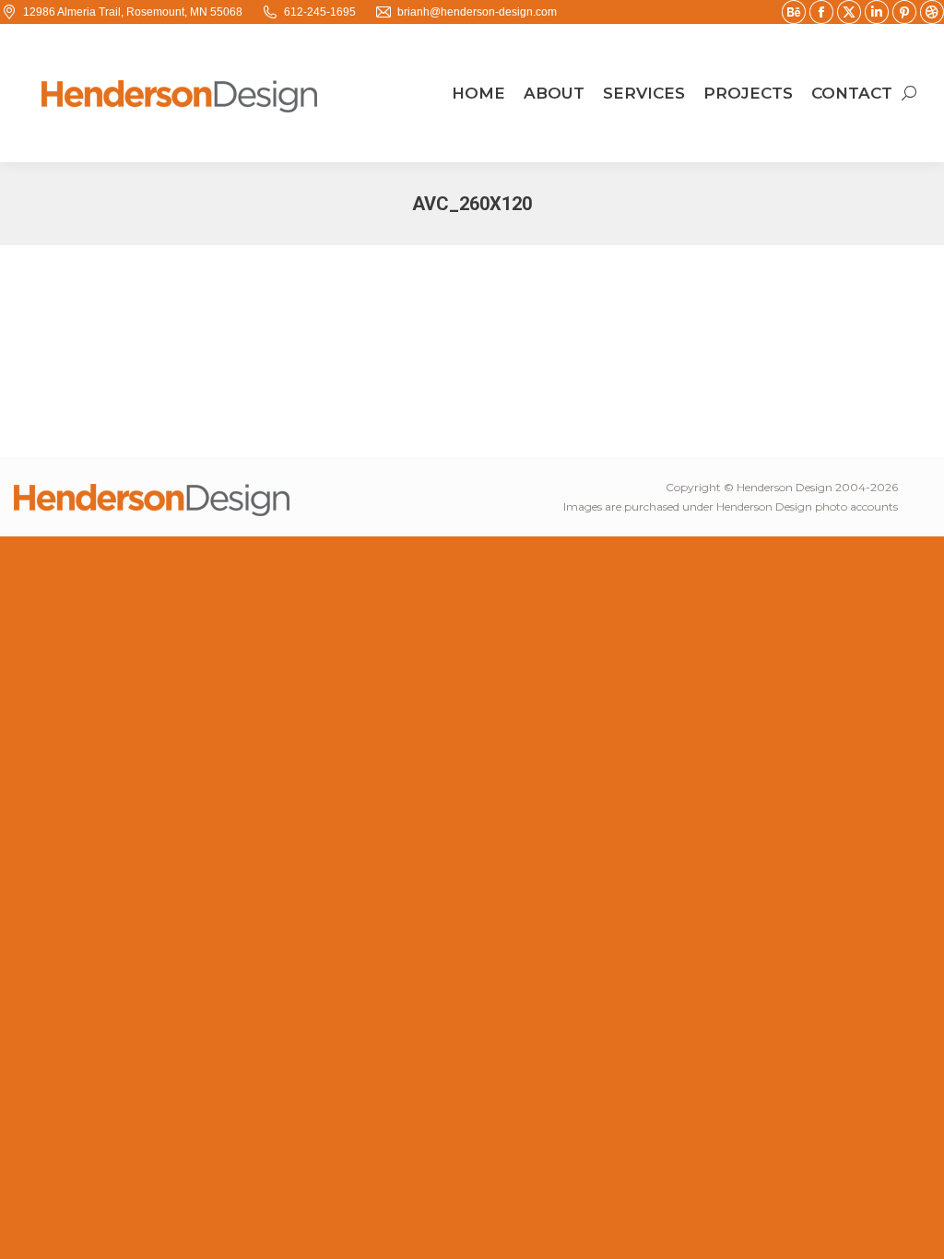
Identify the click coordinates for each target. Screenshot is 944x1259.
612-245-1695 (320, 12)
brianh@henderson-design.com (477, 12)
